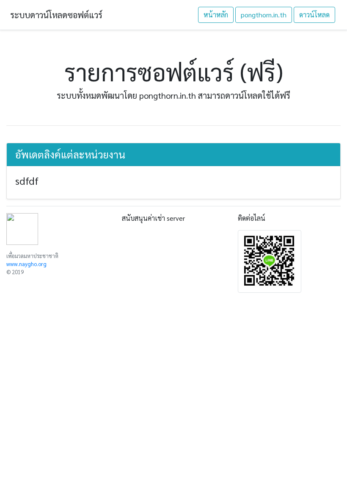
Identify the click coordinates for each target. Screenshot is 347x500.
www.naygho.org (26, 263)
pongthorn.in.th (263, 14)
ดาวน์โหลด (314, 14)
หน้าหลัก (216, 14)
